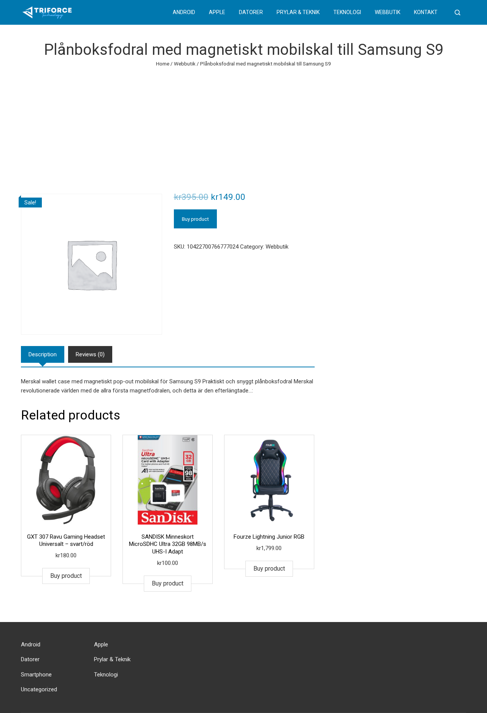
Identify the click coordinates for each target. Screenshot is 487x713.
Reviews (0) (90, 354)
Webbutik (387, 12)
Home (162, 64)
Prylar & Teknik (298, 12)
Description (43, 354)
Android (184, 12)
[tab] (42, 354)
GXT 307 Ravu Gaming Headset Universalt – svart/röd (66, 540)
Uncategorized (39, 689)
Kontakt (426, 12)
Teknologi (347, 12)
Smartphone (36, 674)
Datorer (251, 12)
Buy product (195, 219)
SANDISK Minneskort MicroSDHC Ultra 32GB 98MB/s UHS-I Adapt (167, 544)
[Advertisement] (243, 125)
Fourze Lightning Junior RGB (269, 536)
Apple (217, 12)
